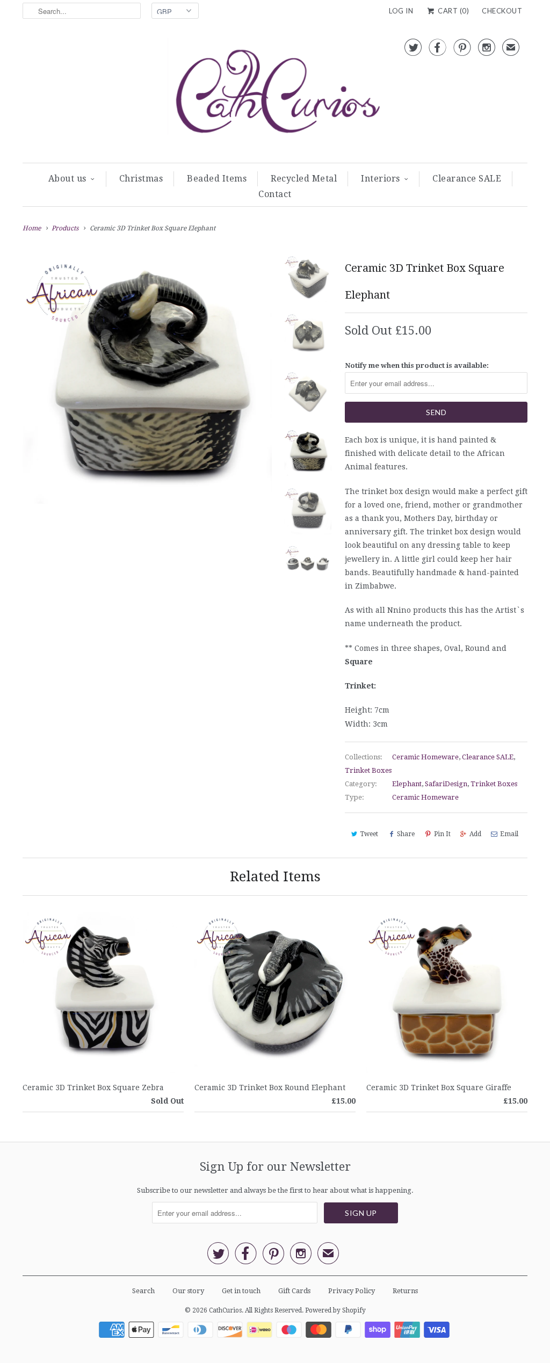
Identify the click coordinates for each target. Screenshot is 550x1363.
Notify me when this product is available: (417, 365)
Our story (188, 1291)
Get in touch (241, 1291)
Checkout (502, 10)
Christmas (141, 178)
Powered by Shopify (335, 1310)
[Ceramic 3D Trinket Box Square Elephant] (147, 379)
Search (143, 1291)
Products (65, 228)
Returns (405, 1291)
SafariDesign (446, 784)
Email (509, 834)
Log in (401, 10)
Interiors (380, 178)
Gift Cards (294, 1291)
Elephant (407, 784)
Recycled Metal (304, 178)
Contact (275, 194)
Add (475, 834)
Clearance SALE (466, 178)
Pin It (442, 834)
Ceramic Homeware (425, 757)
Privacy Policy (351, 1291)
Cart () (452, 10)
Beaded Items (217, 178)
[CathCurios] (275, 95)
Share (406, 834)
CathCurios (225, 1310)
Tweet (369, 834)
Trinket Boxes (368, 770)
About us (67, 178)
